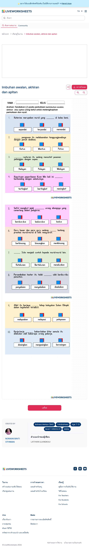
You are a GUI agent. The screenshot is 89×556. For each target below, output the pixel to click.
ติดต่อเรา (34, 524)
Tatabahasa (62, 424)
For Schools (63, 504)
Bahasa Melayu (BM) (44, 424)
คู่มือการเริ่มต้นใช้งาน (67, 487)
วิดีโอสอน (63, 491)
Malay (66, 429)
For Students (64, 500)
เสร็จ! (44, 408)
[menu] (85, 11)
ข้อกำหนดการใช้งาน (54, 543)
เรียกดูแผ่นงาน (8, 491)
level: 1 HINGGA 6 (52, 429)
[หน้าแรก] (17, 11)
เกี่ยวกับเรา (6, 519)
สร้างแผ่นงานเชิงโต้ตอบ (12, 487)
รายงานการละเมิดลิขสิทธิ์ (40, 519)
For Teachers (63, 495)
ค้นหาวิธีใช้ (7, 528)
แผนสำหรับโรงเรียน (38, 491)
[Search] (4, 18)
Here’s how (67, 3)
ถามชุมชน (6, 524)
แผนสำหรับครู (36, 487)
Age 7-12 (76, 424)
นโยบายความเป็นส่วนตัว (73, 543)
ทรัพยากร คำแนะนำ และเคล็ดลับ (15, 532)
